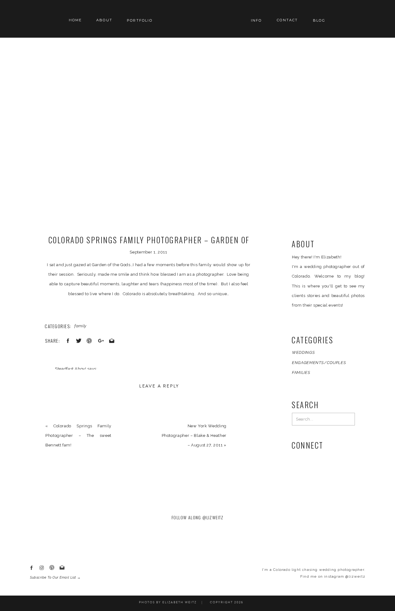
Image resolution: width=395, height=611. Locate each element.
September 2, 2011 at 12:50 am (86, 378)
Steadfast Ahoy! (70, 368)
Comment (57, 413)
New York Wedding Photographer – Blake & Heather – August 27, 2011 (194, 435)
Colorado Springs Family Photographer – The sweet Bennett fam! (78, 435)
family (80, 326)
